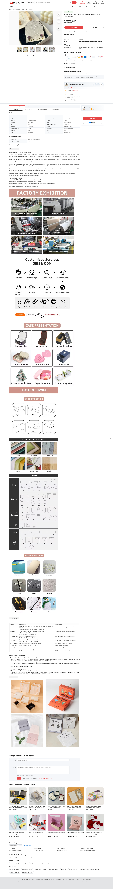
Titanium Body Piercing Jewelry (86, 848)
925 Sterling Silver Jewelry (38, 850)
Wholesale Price (58, 879)
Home (10, 9)
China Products (31, 879)
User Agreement (64, 883)
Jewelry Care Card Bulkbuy (27, 872)
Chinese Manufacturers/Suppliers (41, 879)
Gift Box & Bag (24, 9)
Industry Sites (65, 879)
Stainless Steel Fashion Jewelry (15, 850)
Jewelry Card (63, 869)
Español (30, 881)
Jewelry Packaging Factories (40, 869)
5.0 (87, 109)
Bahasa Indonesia (93, 881)
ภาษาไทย (78, 881)
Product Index (79, 879)
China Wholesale (51, 879)
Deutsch (54, 881)
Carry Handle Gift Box (67, 863)
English (26, 881)
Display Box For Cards (14, 872)
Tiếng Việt (86, 881)
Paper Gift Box (30, 9)
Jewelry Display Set (73, 869)
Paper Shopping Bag (14, 863)
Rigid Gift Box (57, 863)
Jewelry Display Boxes (84, 869)
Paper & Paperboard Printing (37, 863)
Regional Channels (72, 879)
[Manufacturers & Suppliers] (16, 2)
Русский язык (44, 881)
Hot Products (24, 879)
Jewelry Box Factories (14, 869)
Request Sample (88, 31)
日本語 (71, 881)
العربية (63, 881)
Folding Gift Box (49, 863)
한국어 (67, 881)
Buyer (73, 6)
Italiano (50, 881)
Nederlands (59, 881)
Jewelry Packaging (37, 848)
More (10, 874)
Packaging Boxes (25, 863)
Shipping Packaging (60, 848)
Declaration (70, 883)
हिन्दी (74, 881)
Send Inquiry (74, 27)
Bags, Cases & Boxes (16, 9)
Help (80, 6)
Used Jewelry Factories (53, 869)
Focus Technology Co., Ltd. (48, 883)
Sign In (66, 100)
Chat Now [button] (95, 27)
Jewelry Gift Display (95, 869)
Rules (103, 6)
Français (39, 881)
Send (19, 778)
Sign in (102, 3)
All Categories (14, 6)
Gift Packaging (12, 848)
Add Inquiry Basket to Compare (36, 55)
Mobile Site (85, 879)
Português (35, 881)
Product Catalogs (28, 845)
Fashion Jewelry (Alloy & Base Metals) (87, 850)
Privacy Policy (75, 883)
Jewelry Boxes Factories (27, 869)
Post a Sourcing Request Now (46, 778)
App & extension (87, 6)
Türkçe (82, 881)
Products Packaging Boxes (61, 850)
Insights (89, 879)
